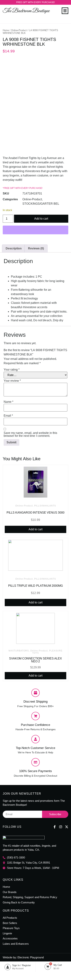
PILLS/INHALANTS (45, 505)
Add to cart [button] (35, 529)
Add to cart (41, 218)
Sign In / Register (21, 965)
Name (8, 401)
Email (8, 415)
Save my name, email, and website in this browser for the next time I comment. (30, 434)
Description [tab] (14, 248)
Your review (12, 380)
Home (6, 30)
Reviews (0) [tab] (36, 248)
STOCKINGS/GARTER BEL (40, 203)
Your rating (11, 369)
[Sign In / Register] (8, 967)
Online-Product (19, 30)
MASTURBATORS (19, 650)
